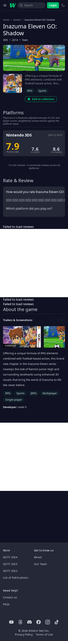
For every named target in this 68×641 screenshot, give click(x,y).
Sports (42, 90)
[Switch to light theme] (63, 5)
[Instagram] (47, 622)
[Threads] (20, 622)
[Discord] (29, 622)
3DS (5, 40)
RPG (29, 90)
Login (53, 5)
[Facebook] (38, 622)
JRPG (33, 393)
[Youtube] (11, 622)
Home (6, 19)
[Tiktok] (56, 622)
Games (17, 19)
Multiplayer (49, 393)
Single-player (13, 399)
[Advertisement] (34, 263)
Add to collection (43, 99)
